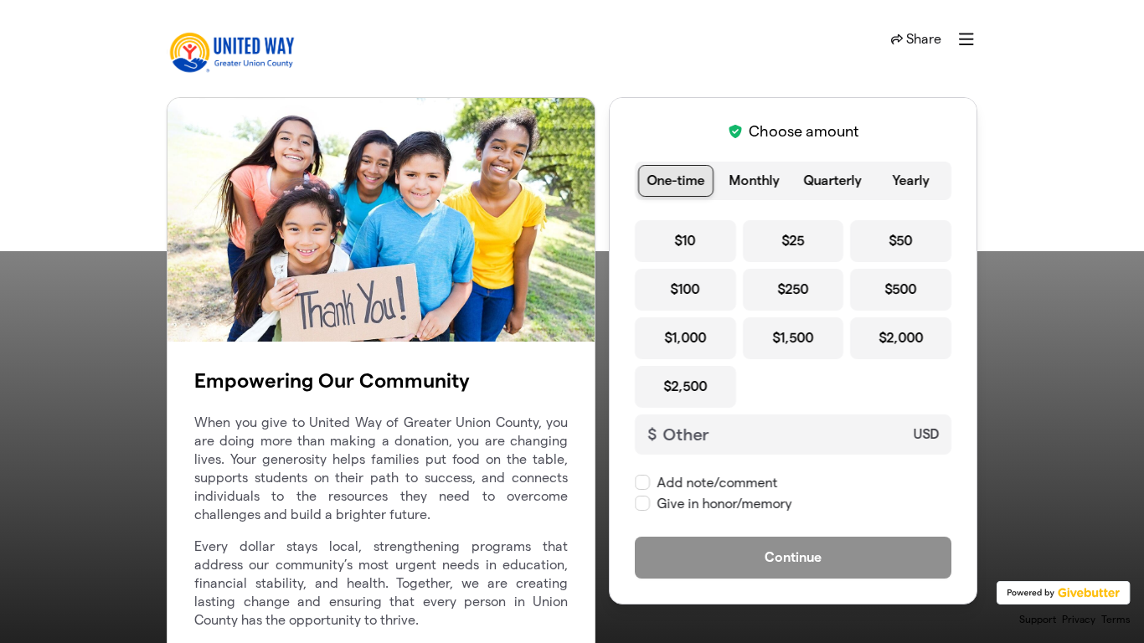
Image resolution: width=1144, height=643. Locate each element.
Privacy (1078, 619)
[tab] (676, 181)
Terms (1116, 619)
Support (1037, 619)
